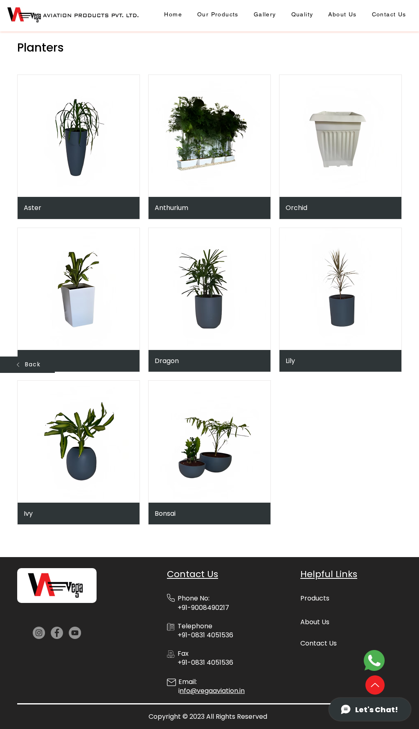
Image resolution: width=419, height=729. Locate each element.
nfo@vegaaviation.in (212, 690)
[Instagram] (39, 633)
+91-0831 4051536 (205, 662)
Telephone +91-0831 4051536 (205, 630)
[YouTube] (75, 633)
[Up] (375, 685)
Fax (183, 653)
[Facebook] (57, 633)
